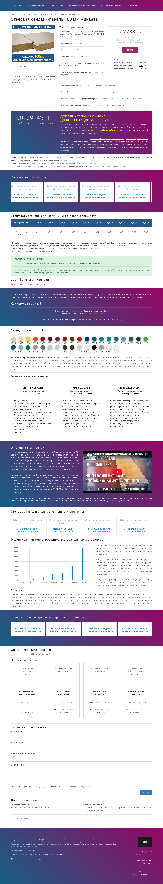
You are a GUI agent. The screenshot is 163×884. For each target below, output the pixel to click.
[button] (38, 654)
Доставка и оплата (28, 850)
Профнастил (57, 5)
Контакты (132, 5)
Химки (145, 842)
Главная (18, 5)
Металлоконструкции (111, 5)
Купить (130, 50)
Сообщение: (18, 765)
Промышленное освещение (82, 5)
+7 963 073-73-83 (88, 319)
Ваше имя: (17, 731)
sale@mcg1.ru (108, 130)
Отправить (146, 792)
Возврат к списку (19, 818)
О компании (15, 850)
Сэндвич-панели (36, 5)
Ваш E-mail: (18, 742)
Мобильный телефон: (23, 754)
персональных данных (80, 787)
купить (91, 133)
